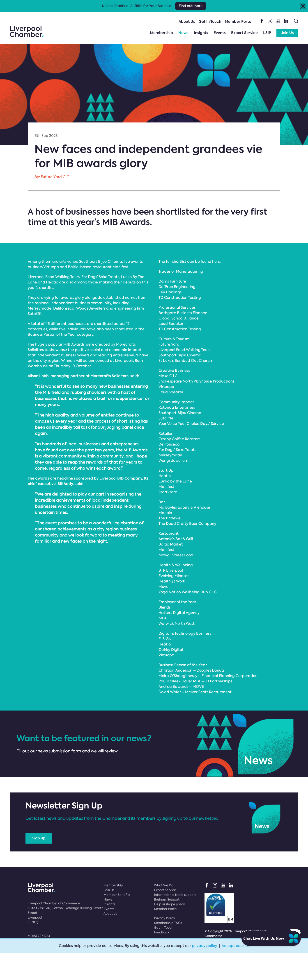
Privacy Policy (164, 918)
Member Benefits (116, 895)
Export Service (244, 32)
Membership (161, 32)
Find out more (190, 6)
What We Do (163, 885)
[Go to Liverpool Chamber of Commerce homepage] (27, 31)
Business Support (166, 899)
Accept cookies (235, 945)
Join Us (287, 32)
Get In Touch (210, 21)
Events (220, 32)
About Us (187, 21)
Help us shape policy (169, 904)
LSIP (267, 32)
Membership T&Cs (168, 923)
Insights (201, 32)
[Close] (303, 6)
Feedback (162, 932)
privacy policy (204, 945)
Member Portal (238, 21)
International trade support (175, 895)
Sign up (39, 838)
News (183, 32)
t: (39, 936)
